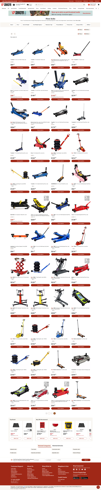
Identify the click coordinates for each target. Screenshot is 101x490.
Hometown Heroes (61, 471)
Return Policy (13, 469)
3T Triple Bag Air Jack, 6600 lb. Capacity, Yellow (18, 184)
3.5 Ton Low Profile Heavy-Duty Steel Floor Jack (80, 308)
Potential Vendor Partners (47, 472)
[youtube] (82, 469)
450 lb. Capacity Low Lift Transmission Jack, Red (20, 278)
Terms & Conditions (62, 474)
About (59, 468)
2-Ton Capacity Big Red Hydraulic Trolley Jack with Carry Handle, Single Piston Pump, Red (60, 401)
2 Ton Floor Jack (59, 369)
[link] (22, 20)
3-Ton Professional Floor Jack (81, 401)
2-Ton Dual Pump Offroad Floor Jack (80, 122)
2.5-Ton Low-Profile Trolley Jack (18, 59)
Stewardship (29, 471)
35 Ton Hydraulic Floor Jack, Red (80, 153)
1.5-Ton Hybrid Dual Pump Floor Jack (19, 153)
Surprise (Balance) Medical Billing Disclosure (73, 486)
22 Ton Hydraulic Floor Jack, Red (80, 246)
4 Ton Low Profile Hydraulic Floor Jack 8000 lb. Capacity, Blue (60, 247)
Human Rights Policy (23, 487)
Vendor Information (46, 474)
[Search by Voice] (84, 4)
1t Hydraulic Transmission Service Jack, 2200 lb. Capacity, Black (60, 308)
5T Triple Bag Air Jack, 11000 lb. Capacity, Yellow (39, 370)
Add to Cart (16, 438)
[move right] (31, 430)
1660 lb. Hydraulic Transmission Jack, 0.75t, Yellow (40, 308)
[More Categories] (98, 8)
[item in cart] (98, 4)
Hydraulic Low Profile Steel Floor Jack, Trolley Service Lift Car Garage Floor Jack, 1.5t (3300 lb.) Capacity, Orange (60, 60)
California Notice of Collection (42, 487)
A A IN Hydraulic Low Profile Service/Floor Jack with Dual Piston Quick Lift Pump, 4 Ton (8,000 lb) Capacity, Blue (19, 123)
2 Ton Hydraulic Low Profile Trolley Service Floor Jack (19, 91)
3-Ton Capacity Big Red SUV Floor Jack (80, 214)
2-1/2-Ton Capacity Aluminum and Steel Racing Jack (39, 401)
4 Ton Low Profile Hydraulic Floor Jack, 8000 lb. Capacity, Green (20, 401)
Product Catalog (30, 475)
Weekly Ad (97, 1)
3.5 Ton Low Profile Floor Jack (59, 183)
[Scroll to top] (98, 487)
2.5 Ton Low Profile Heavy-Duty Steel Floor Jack (40, 247)
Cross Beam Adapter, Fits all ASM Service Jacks (19, 247)
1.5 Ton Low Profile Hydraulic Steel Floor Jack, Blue (60, 215)
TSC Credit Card (61, 479)
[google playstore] (84, 478)
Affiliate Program (45, 471)
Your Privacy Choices (19, 486)
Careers (43, 468)
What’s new (86, 1)
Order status (71, 1)
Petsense (91, 1)
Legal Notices (45, 486)
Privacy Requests (51, 487)
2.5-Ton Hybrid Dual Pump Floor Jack (39, 183)
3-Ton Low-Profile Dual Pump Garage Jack (60, 123)
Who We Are (29, 468)
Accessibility (51, 486)
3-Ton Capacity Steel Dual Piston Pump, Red (80, 278)
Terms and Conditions (29, 486)
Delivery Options (14, 471)
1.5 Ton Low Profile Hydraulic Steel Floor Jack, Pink (81, 184)
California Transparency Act (38, 486)
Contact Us (13, 475)
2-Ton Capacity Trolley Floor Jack (19, 214)
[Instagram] (79, 469)
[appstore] (76, 478)
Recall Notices (14, 476)
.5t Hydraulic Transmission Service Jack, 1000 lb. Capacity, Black (60, 278)
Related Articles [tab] (57, 445)
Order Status (13, 468)
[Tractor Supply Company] (6, 4)
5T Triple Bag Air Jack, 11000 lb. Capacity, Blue (18, 370)
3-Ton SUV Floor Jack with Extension (39, 90)
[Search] (36, 5)
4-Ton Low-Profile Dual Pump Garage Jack (80, 91)
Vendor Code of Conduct (32, 487)
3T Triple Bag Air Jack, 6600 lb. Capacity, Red (59, 153)
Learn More (75, 475)
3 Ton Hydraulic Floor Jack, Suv (37, 153)
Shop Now (20, 1)
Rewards (59, 469)
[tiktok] (85, 469)
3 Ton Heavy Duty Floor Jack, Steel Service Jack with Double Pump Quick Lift (60, 91)
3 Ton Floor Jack (79, 338)
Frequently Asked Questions (16, 474)
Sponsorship (44, 469)
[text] (78, 20)
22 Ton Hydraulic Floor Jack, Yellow (19, 338)
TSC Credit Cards (78, 1)
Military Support (30, 474)
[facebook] (74, 469)
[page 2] (54, 413)
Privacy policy (13, 486)
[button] (23, 1)
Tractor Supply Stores (31, 476)
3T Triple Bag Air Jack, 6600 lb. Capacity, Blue (38, 278)
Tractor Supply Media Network (48, 475)
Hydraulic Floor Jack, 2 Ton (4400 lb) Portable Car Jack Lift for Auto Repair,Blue (40, 123)
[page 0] (46, 413)
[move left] (11, 430)
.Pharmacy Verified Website (32, 478)
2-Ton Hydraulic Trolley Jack (38, 59)
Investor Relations (30, 469)
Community (29, 472)
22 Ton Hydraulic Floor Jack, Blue (59, 338)
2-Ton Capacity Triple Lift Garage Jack (81, 369)
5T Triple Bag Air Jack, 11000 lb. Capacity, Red (39, 339)
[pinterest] (76, 469)
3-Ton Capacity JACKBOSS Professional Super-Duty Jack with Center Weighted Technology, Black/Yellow (40, 215)
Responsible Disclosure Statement (60, 486)
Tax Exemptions (14, 472)
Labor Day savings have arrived (9, 1)
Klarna (59, 480)
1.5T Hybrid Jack (78, 59)
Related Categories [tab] (44, 445)
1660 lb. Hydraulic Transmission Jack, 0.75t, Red (19, 308)
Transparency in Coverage (15, 487)
